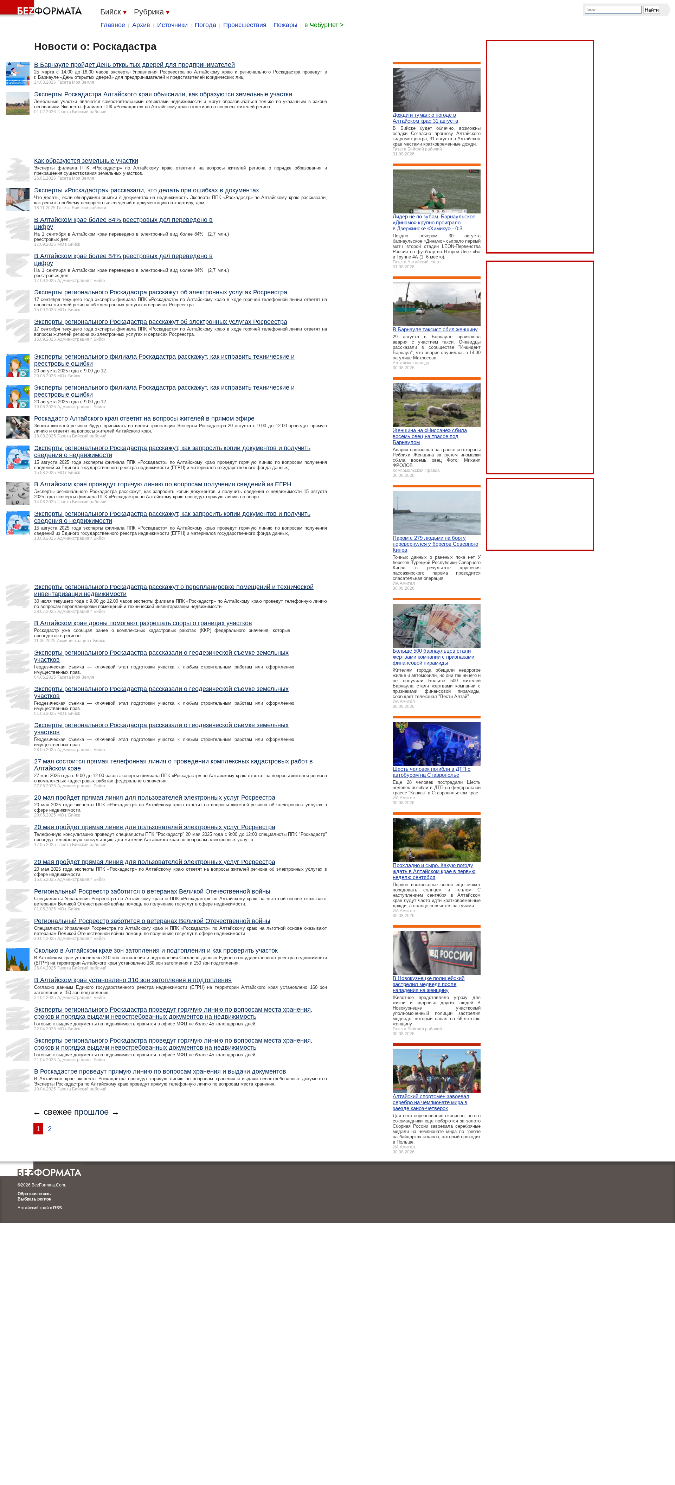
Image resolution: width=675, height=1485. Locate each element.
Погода (205, 24)
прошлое (91, 1111)
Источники (172, 24)
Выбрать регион (34, 1199)
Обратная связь (34, 1193)
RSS (57, 1207)
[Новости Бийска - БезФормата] (42, 9)
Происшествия (244, 24)
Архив (141, 24)
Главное (113, 24)
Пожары (285, 24)
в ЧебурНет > (324, 24)
